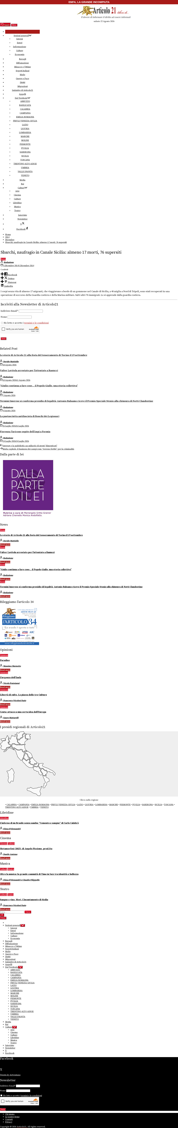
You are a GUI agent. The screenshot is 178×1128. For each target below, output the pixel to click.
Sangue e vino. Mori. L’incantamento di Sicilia (24, 899)
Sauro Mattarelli (11, 717)
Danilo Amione (10, 854)
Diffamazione (22, 63)
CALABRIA (25, 109)
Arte (17, 191)
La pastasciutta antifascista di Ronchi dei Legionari (29, 416)
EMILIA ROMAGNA (25, 117)
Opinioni (4, 655)
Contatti (9, 1119)
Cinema (17, 195)
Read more (5, 544)
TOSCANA (25, 160)
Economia (19, 54)
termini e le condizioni (36, 323)
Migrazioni (22, 86)
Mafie (22, 74)
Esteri (19, 42)
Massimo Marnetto (12, 666)
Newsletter (22, 219)
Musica (17, 206)
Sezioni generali (21, 35)
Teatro (17, 210)
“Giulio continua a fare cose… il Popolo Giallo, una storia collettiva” (39, 385)
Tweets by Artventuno (10, 1075)
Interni (19, 39)
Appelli (22, 94)
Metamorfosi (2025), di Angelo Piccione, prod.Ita (26, 848)
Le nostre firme (12, 1117)
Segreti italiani (22, 70)
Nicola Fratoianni (11, 683)
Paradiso (5, 660)
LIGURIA (25, 128)
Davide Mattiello (11, 361)
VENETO (25, 175)
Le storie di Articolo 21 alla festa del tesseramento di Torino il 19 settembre (43, 355)
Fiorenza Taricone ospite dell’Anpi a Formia (25, 431)
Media (22, 180)
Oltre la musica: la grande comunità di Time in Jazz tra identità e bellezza (39, 874)
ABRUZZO (25, 101)
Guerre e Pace (22, 78)
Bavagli (22, 59)
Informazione (19, 46)
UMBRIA (25, 167)
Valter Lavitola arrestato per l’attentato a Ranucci (29, 370)
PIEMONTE (25, 144)
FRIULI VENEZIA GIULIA (25, 121)
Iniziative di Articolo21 (22, 90)
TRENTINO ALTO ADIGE (25, 163)
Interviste (22, 215)
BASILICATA (25, 105)
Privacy (8, 1122)
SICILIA (25, 156)
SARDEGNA (25, 152)
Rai (22, 184)
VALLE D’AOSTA (25, 171)
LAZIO (25, 124)
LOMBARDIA (25, 132)
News (3, 259)
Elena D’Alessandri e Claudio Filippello (21, 880)
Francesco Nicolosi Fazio (14, 700)
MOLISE (25, 140)
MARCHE (25, 136)
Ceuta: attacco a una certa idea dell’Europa (23, 712)
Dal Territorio (21, 98)
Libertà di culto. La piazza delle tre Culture (23, 695)
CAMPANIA (25, 113)
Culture (19, 50)
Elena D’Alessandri (12, 829)
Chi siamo (9, 1114)
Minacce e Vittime (22, 67)
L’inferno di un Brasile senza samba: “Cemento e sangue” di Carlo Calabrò (39, 823)
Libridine (17, 202)
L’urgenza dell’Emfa (10, 677)
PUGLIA (25, 148)
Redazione (9, 262)
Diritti (22, 82)
